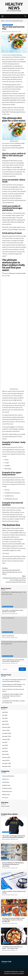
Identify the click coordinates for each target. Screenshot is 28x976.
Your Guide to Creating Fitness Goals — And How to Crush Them (13, 611)
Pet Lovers (5, 797)
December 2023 (6, 733)
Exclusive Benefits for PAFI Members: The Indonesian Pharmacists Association (13, 685)
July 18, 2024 (15, 867)
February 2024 (6, 727)
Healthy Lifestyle (7, 788)
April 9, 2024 (15, 613)
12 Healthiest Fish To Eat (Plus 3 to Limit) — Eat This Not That (14, 701)
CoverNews (13, 973)
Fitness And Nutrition (8, 24)
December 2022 (6, 763)
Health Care (5, 779)
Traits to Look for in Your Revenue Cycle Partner (13, 690)
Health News (5, 782)
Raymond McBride (7, 31)
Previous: (12, 571)
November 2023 (6, 736)
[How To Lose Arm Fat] (14, 625)
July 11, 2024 (14, 894)
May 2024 (5, 718)
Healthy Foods (6, 785)
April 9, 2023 (14, 637)
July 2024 (4, 715)
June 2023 (5, 745)
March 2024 (5, 724)
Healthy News (14, 6)
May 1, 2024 (14, 950)
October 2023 (6, 739)
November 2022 (6, 766)
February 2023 (6, 757)
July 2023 (4, 742)
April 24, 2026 (15, 839)
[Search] (25, 16)
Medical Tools (6, 794)
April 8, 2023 (14, 663)
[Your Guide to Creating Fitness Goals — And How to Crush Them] (14, 599)
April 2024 (5, 721)
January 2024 (5, 730)
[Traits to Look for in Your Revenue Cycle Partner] (14, 880)
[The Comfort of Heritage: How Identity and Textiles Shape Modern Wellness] (14, 825)
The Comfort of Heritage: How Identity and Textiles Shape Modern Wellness (14, 680)
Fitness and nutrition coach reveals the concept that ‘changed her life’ (13, 660)
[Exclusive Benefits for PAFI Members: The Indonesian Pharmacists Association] (14, 852)
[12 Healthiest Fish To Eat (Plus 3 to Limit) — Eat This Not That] (14, 936)
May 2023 (5, 748)
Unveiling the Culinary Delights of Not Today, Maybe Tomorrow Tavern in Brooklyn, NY (12, 695)
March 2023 (5, 754)
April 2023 (5, 751)
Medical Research (7, 791)
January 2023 (5, 760)
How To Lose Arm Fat (8, 635)
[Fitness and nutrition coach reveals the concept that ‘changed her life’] (14, 649)
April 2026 (5, 712)
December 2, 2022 (17, 31)
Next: (14, 579)
